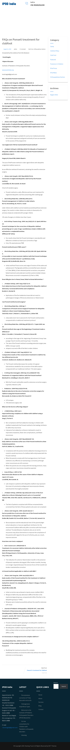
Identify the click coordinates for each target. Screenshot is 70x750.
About (40, 698)
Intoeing (24, 735)
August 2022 (54, 95)
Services (40, 702)
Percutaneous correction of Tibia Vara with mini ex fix (25, 697)
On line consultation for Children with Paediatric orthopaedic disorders (26, 726)
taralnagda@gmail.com (10, 728)
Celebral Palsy (54, 51)
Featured (53, 60)
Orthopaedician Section (39, 49)
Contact (40, 709)
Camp (52, 46)
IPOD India (9, 4)
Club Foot (30, 49)
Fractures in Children (56, 64)
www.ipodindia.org (8, 70)
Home (40, 695)
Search (56, 683)
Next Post (37, 669)
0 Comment (23, 49)
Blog (39, 706)
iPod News (53, 73)
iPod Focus (53, 68)
